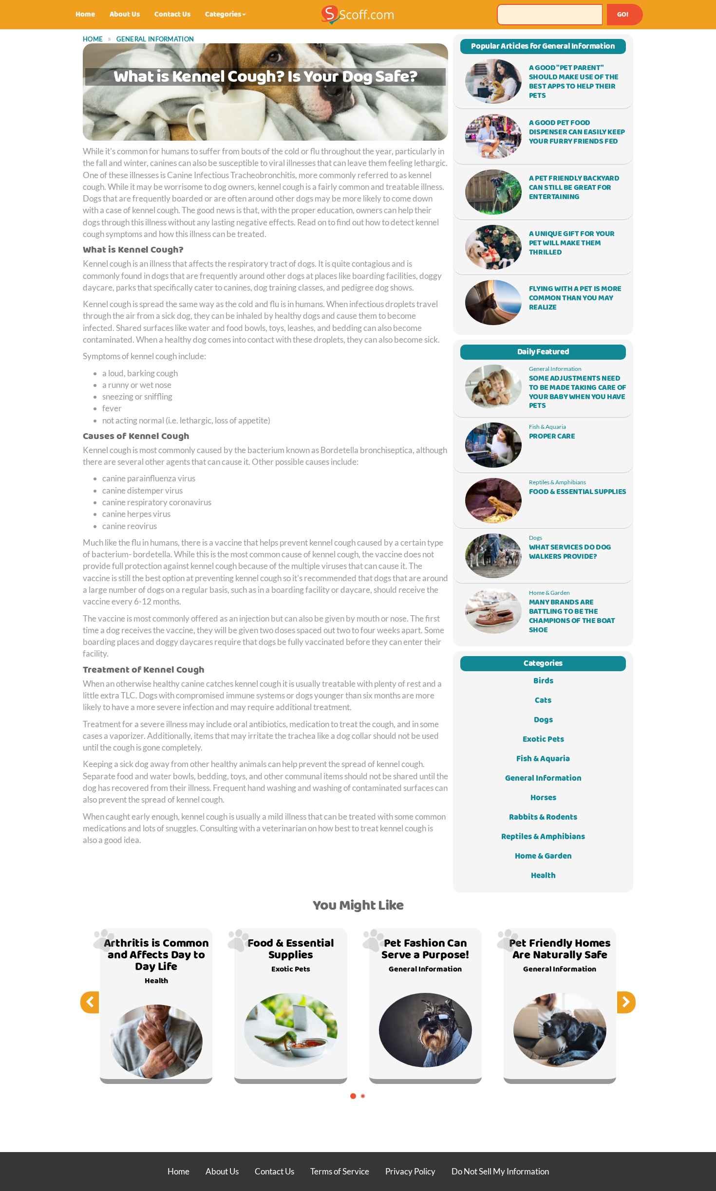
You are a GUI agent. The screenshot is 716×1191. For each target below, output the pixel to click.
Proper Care (552, 436)
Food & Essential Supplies (577, 492)
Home (85, 14)
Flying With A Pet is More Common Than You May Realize (575, 298)
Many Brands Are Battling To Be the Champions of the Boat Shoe (572, 616)
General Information (155, 39)
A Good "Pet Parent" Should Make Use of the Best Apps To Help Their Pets (574, 82)
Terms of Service (339, 1171)
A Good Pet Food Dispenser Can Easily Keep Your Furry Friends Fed (577, 132)
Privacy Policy (410, 1171)
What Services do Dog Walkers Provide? (570, 552)
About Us (125, 14)
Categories (223, 14)
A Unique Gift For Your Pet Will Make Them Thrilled (572, 243)
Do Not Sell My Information (500, 1171)
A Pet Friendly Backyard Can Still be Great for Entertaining (574, 188)
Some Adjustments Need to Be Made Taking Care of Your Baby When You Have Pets (577, 392)
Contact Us (172, 14)
